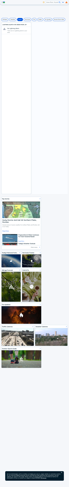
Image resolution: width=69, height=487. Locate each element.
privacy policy (38, 476)
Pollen (40, 19)
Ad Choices (43, 478)
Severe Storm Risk (59, 19)
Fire (34, 19)
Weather (12, 19)
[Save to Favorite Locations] (44, 2)
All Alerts (5, 19)
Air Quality (48, 19)
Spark (20, 19)
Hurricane (27, 19)
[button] (61, 472)
